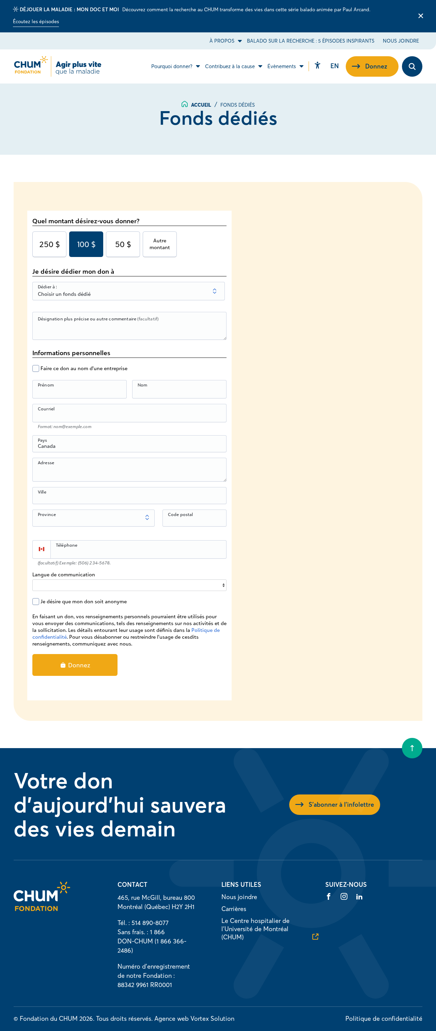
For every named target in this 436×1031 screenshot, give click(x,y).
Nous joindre (401, 41)
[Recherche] (412, 66)
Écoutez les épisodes (36, 21)
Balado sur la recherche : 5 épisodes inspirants (310, 41)
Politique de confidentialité (383, 1018)
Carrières (233, 909)
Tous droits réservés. (124, 1018)
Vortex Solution (212, 1018)
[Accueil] (42, 909)
